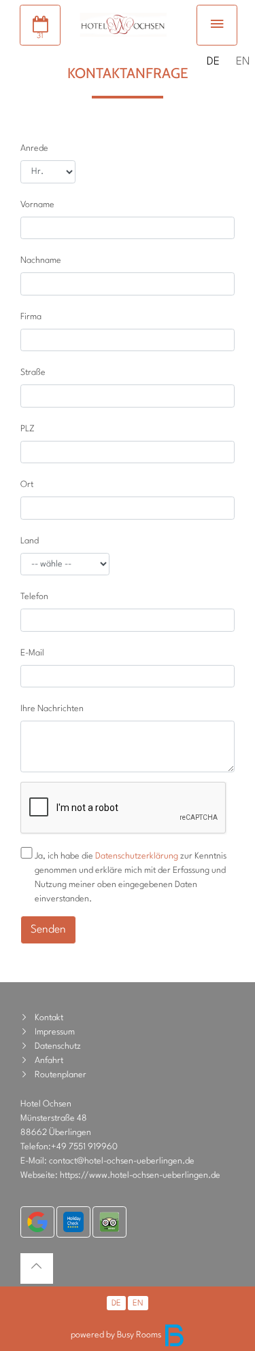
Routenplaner (60, 1074)
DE (213, 61)
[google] (37, 1222)
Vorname (37, 204)
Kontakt (49, 1017)
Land (29, 541)
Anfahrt (49, 1060)
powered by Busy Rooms (117, 1335)
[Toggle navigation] (217, 25)
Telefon (34, 596)
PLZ (27, 429)
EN (243, 61)
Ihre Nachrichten (52, 708)
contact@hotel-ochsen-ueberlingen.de (121, 1161)
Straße (33, 372)
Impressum (55, 1032)
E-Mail (32, 653)
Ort (26, 484)
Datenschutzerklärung (136, 856)
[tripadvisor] (109, 1222)
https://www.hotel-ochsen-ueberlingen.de (140, 1175)
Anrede (34, 148)
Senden (48, 929)
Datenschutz (58, 1046)
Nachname (40, 260)
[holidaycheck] (73, 1222)
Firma (30, 316)
